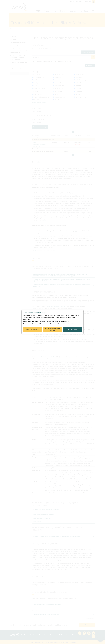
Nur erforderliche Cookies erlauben (52, 329)
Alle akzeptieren (72, 329)
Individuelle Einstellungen (32, 329)
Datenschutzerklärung (62, 322)
